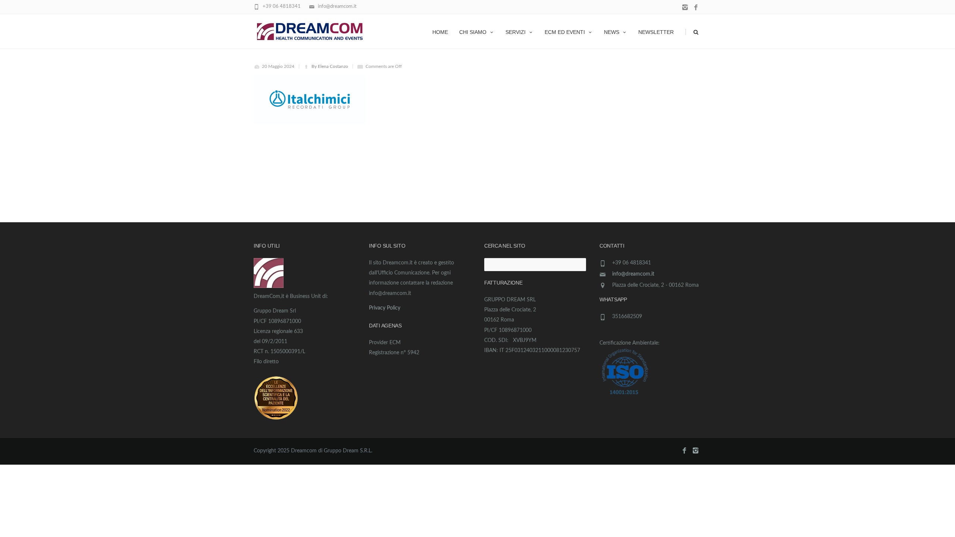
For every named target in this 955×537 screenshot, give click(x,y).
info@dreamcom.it (633, 274)
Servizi (515, 32)
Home (440, 32)
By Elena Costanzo (329, 66)
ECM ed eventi (565, 32)
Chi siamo (472, 32)
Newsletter (656, 32)
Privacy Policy (384, 308)
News (611, 32)
